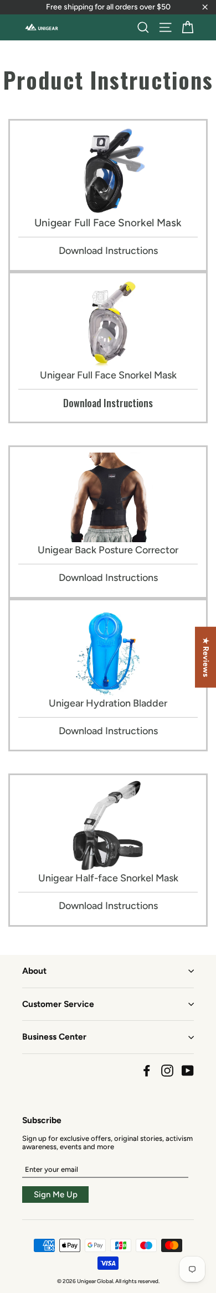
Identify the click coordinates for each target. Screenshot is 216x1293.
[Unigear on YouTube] (188, 1070)
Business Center (54, 1036)
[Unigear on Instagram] (167, 1070)
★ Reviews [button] (205, 657)
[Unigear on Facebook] (147, 1070)
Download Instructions (108, 251)
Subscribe (41, 1120)
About (34, 970)
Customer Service (58, 1004)
